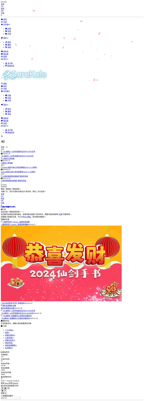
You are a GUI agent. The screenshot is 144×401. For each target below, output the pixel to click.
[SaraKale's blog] (25, 81)
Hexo (6, 383)
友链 (60, 214)
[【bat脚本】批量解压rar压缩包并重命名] (16, 316)
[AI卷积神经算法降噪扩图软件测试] (14, 176)
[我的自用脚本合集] (8, 306)
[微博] (11, 207)
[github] (10, 207)
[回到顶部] (5, 390)
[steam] (7, 207)
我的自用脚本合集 (7, 308)
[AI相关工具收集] (7, 158)
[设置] (2, 390)
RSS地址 (27, 217)
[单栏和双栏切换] (8, 388)
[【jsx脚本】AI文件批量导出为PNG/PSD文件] (18, 152)
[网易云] (5, 207)
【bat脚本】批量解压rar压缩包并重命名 (15, 318)
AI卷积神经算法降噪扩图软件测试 (13, 181)
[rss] (14, 207)
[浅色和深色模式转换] (5, 388)
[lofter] (8, 207)
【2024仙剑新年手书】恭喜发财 (12, 303)
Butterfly (15, 383)
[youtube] (3, 207)
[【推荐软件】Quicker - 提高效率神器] (15, 222)
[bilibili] (2, 207)
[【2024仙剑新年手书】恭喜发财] (61, 301)
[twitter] (13, 207)
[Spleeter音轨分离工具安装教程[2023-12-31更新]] (19, 167)
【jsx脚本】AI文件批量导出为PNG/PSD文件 (17, 156)
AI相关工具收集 (7, 163)
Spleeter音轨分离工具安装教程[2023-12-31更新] (18, 172)
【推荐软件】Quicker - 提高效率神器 (14, 224)
